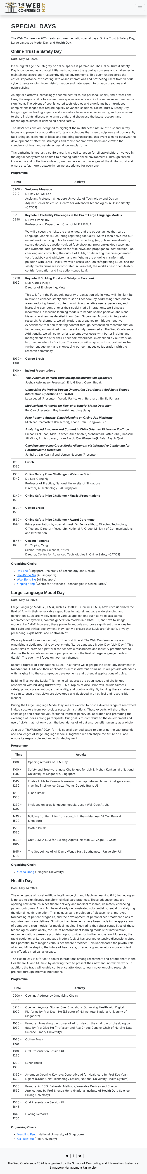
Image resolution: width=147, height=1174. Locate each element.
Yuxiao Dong (25, 872)
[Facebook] (73, 1156)
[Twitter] (79, 1156)
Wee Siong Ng (26, 579)
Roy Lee (22, 571)
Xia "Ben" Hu (25, 1138)
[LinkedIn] (67, 1156)
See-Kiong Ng (26, 575)
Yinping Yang (26, 584)
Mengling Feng (27, 1134)
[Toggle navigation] (140, 7)
